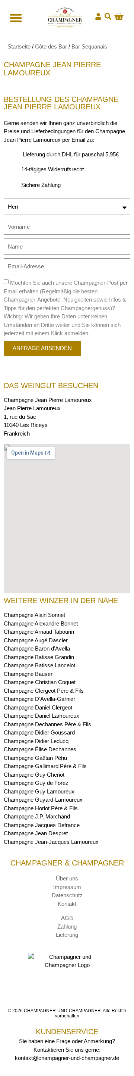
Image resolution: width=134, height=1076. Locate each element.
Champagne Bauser (28, 674)
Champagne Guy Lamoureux (39, 791)
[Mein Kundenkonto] (98, 16)
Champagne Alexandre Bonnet (41, 623)
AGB (67, 918)
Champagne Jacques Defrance (42, 825)
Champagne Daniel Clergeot (38, 707)
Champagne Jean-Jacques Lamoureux (51, 842)
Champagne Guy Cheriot (34, 774)
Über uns (67, 878)
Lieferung (67, 935)
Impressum (67, 887)
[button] (108, 16)
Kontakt (67, 904)
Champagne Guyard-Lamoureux (43, 799)
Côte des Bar (51, 46)
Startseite (19, 46)
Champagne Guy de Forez (36, 783)
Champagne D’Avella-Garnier (39, 699)
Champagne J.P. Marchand (37, 816)
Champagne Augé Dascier (36, 640)
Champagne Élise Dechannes (40, 749)
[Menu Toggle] (14, 17)
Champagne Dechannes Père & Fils (47, 724)
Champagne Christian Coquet (40, 682)
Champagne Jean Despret (36, 833)
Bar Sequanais (89, 46)
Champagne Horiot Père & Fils (41, 808)
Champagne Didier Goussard (39, 732)
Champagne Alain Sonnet (34, 615)
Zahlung (67, 926)
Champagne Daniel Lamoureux (41, 715)
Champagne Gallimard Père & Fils (45, 766)
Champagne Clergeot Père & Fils (44, 690)
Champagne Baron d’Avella (37, 648)
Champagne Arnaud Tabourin (39, 632)
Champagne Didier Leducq (36, 741)
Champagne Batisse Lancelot (39, 665)
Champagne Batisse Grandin (39, 657)
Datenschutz (67, 895)
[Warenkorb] (119, 16)
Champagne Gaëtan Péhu (35, 758)
